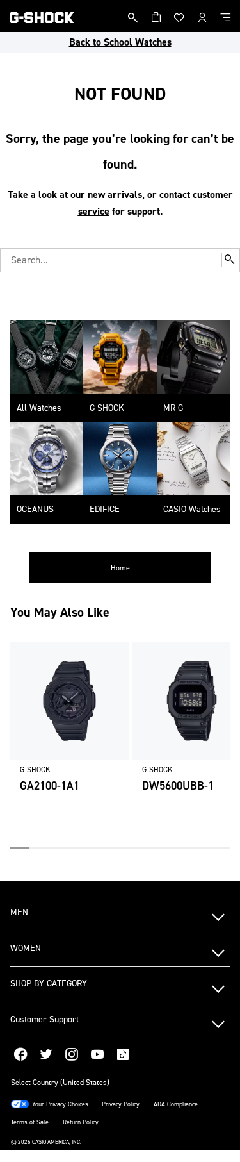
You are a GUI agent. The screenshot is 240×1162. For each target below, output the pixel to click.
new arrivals (115, 194)
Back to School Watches (120, 42)
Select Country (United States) (60, 1082)
